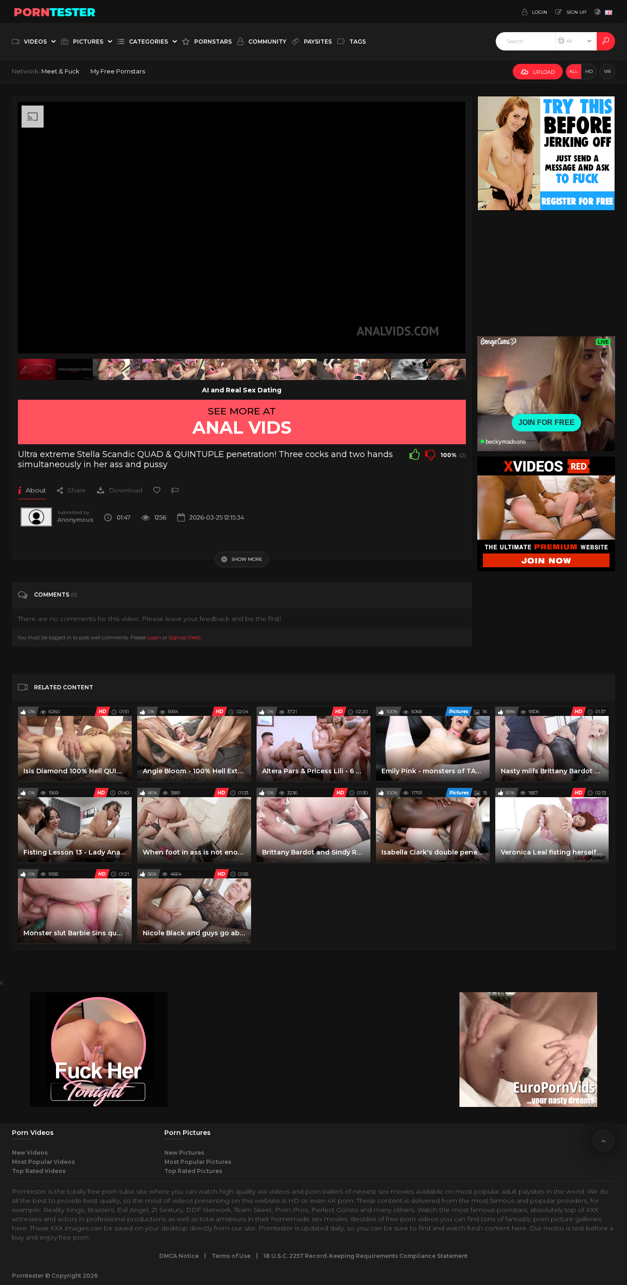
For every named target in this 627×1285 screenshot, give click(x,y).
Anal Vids (241, 427)
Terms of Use (231, 1255)
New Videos (30, 1152)
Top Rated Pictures (193, 1171)
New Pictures (184, 1152)
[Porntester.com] (55, 11)
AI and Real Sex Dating (241, 390)
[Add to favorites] (156, 490)
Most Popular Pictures (197, 1161)
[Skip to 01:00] (446, 369)
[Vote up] (414, 454)
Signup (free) (184, 637)
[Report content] (175, 490)
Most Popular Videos (43, 1161)
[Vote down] (430, 454)
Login (154, 637)
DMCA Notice (179, 1255)
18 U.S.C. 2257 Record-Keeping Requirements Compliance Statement (365, 1255)
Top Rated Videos (39, 1171)
